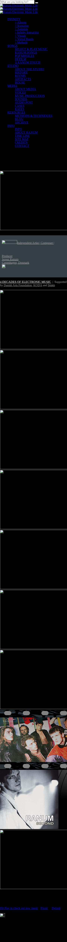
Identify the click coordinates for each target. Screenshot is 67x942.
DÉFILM (20, 59)
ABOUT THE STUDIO (29, 69)
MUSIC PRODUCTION (30, 95)
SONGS (12, 45)
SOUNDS (21, 99)
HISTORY (21, 72)
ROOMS (20, 75)
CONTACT (22, 145)
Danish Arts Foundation (18, 285)
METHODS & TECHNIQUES (33, 115)
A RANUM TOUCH (27, 62)
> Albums (20, 22)
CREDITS (21, 142)
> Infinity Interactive (27, 32)
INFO (11, 125)
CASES (19, 105)
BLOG (19, 119)
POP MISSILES (24, 55)
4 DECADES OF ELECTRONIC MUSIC (25, 281)
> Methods (21, 42)
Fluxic (44, 908)
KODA (37, 285)
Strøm (51, 285)
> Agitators (21, 29)
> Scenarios (22, 25)
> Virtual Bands (24, 39)
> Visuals (20, 35)
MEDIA (12, 85)
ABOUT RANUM (26, 132)
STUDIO (13, 65)
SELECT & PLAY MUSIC (31, 49)
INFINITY (13, 19)
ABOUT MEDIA (25, 89)
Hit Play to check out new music (19, 908)
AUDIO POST (24, 102)
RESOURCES (16, 112)
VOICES (20, 92)
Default (56, 908)
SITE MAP (21, 139)
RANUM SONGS (26, 52)
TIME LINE (22, 135)
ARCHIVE (21, 122)
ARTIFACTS (23, 79)
